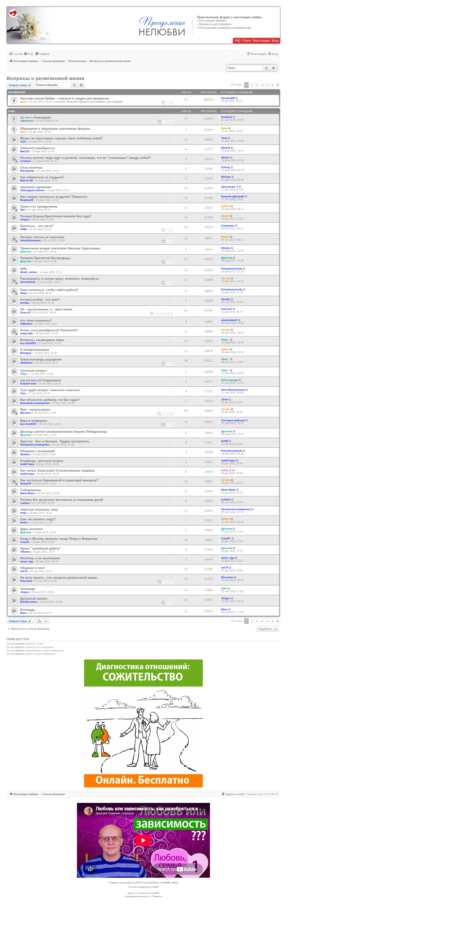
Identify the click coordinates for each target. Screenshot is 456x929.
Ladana (24, 503)
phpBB (135, 882)
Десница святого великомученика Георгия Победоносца (63, 431)
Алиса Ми (26, 333)
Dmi (22, 209)
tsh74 (23, 571)
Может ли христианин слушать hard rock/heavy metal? (61, 138)
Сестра (225, 278)
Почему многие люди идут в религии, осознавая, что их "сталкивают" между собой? (85, 158)
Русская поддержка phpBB (143, 887)
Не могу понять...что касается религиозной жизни (58, 577)
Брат (23, 101)
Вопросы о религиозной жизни (45, 78)
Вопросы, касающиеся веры (42, 340)
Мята (23, 612)
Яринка (25, 454)
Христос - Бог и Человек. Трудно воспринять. (55, 441)
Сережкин (227, 225)
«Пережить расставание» (214, 24)
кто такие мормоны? (36, 320)
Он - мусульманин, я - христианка (46, 309)
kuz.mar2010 (28, 343)
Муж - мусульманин (35, 409)
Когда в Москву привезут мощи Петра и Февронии (58, 538)
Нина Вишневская (233, 389)
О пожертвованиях (34, 349)
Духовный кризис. (34, 598)
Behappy (25, 352)
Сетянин (25, 161)
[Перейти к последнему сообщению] (236, 98)
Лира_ (225, 339)
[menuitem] (28, 54)
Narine (225, 215)
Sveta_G (226, 470)
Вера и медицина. (34, 420)
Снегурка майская (233, 420)
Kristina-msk (28, 383)
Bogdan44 (26, 200)
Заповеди (27, 589)
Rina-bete (26, 580)
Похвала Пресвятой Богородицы (45, 258)
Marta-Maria (27, 493)
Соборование (30, 490)
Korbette (226, 117)
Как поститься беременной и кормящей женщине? (59, 480)
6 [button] (272, 85)
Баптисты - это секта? (37, 226)
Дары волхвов (31, 529)
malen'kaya (27, 464)
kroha (23, 522)
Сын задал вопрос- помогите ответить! (50, 390)
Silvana (225, 247)
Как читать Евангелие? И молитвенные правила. (57, 470)
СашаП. (25, 541)
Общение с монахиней (37, 451)
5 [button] (267, 85)
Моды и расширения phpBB (143, 893)
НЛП (23, 269)
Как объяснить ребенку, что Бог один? (50, 400)
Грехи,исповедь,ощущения (41, 359)
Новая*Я (25, 483)
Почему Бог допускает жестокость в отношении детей (61, 500)
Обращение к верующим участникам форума (55, 128)
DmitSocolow (28, 601)
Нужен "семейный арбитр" (40, 548)
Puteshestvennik (231, 268)
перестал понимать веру (39, 509)
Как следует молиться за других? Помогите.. (54, 197)
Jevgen (24, 219)
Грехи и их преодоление (38, 206)
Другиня (25, 251)
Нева (23, 293)
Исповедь (27, 609)
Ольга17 (25, 312)
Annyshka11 (27, 281)
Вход (275, 40)
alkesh (225, 157)
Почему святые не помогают (42, 237)
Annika (24, 302)
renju (23, 512)
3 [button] (257, 85)
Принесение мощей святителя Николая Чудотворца (60, 248)
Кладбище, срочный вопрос (41, 461)
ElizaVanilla (27, 170)
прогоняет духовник (35, 187)
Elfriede (226, 176)
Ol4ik (23, 229)
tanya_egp (26, 561)
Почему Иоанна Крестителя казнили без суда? (55, 216)
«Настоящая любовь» (212, 20)
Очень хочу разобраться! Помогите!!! (48, 330)
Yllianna (25, 551)
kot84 (224, 441)
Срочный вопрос (33, 370)
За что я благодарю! (35, 117)
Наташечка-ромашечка (34, 403)
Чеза (224, 138)
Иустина (25, 412)
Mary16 (24, 151)
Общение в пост (32, 568)
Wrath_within (28, 272)
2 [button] (251, 85)
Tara (22, 393)
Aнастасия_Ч (229, 186)
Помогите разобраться (37, 148)
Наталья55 (228, 98)
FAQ (237, 40)
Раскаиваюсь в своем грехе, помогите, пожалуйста (59, 278)
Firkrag (225, 167)
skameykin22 (229, 320)
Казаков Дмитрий (232, 196)
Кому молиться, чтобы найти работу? (49, 290)
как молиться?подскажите (40, 380)
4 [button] (262, 85)
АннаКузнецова (30, 240)
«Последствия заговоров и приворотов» (224, 27)
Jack (23, 141)
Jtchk (224, 399)
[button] (278, 85)
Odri (224, 588)
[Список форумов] (31, 25)
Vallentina (26, 323)
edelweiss (26, 362)
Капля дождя (229, 380)
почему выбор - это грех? (40, 299)
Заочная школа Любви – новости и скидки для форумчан (64, 98)
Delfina (225, 206)
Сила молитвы (31, 167)
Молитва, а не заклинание (40, 558)
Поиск (246, 40)
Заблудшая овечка (32, 190)
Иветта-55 (26, 180)
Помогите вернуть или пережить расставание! (95, 101)
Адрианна (26, 120)
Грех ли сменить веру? (37, 519)
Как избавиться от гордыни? (42, 177)
